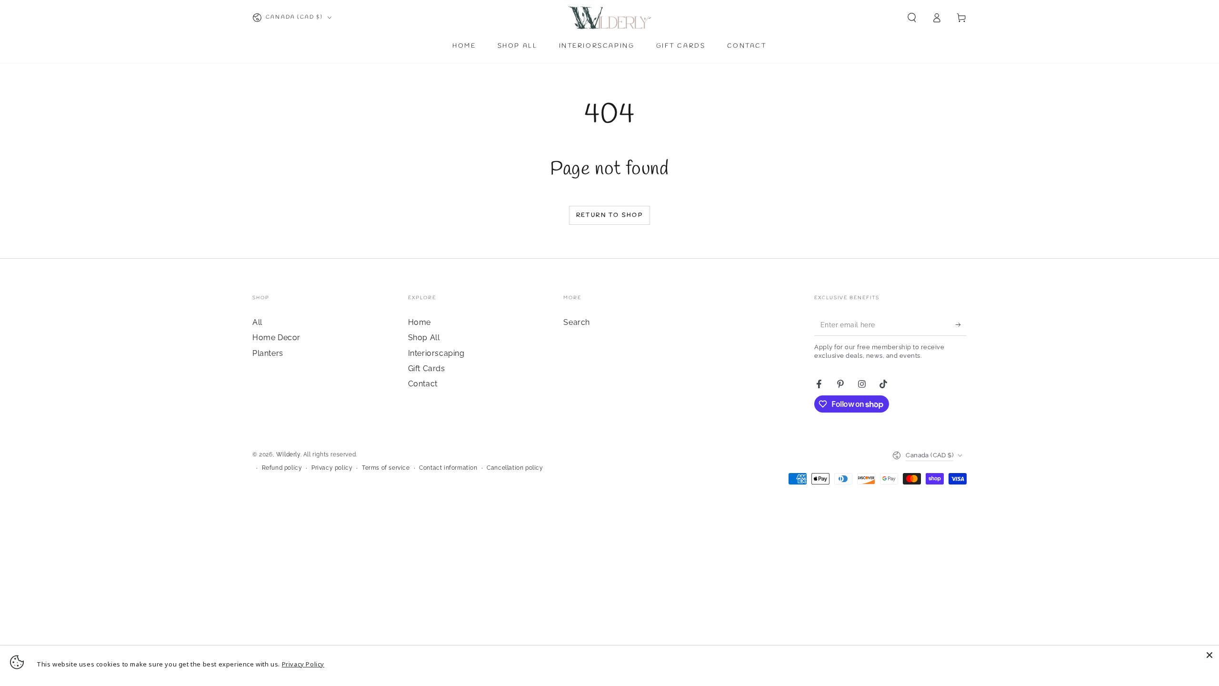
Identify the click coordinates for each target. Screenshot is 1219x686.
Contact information (448, 467)
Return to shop (609, 215)
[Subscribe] (961, 324)
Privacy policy (331, 467)
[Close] (1209, 655)
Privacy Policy (303, 664)
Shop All (424, 337)
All (257, 322)
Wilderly (288, 454)
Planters (267, 353)
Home (419, 322)
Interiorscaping (436, 353)
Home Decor (276, 337)
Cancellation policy (515, 467)
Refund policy (282, 467)
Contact (423, 383)
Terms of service (386, 467)
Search (576, 322)
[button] (911, 17)
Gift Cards (426, 368)
